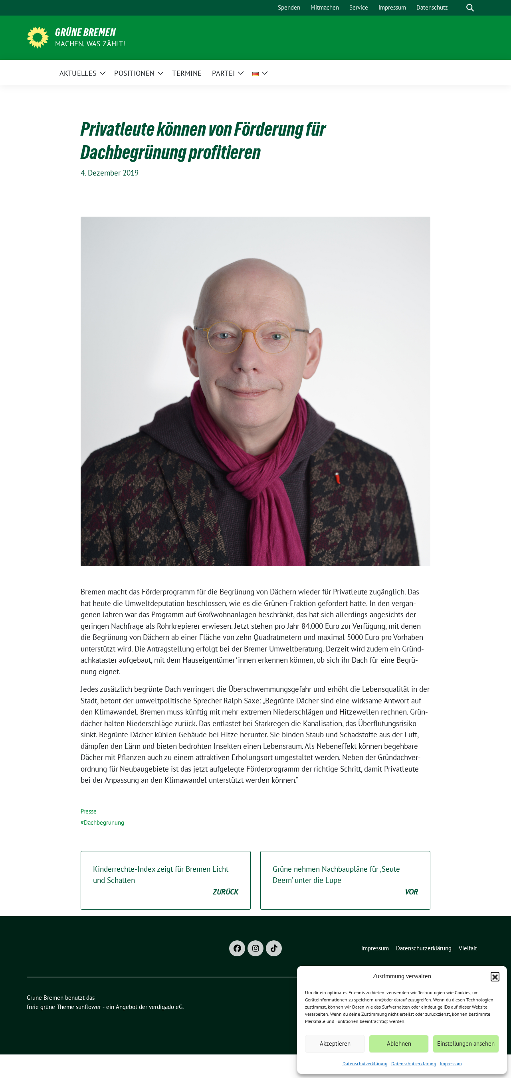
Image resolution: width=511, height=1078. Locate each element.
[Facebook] (237, 948)
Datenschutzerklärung (365, 1063)
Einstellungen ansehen (466, 1043)
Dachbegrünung (104, 822)
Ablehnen (399, 1043)
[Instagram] (255, 948)
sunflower (88, 1007)
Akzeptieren (335, 1043)
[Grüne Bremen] (38, 36)
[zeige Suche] (470, 8)
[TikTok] (274, 948)
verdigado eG (165, 1007)
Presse (89, 811)
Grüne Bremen (85, 32)
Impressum (451, 1063)
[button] (495, 976)
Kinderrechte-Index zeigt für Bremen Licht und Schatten (165, 880)
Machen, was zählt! (90, 43)
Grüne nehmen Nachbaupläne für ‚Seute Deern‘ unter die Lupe (345, 880)
